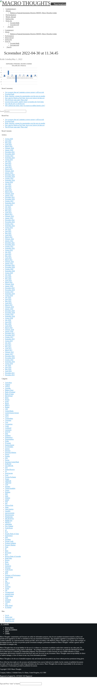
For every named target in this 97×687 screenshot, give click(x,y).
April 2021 (8, 258)
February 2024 (9, 193)
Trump (7, 588)
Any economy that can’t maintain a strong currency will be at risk (24, 92)
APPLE (7, 386)
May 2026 (8, 142)
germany (7, 486)
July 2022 (8, 229)
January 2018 (9, 331)
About (7, 631)
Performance (9, 536)
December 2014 (10, 375)
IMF (6, 494)
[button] (58, 4)
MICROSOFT (9, 519)
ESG (6, 458)
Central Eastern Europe (12, 413)
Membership (9, 517)
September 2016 (10, 362)
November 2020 (10, 267)
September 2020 (10, 271)
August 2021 (9, 250)
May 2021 (8, 256)
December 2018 (10, 311)
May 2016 (8, 369)
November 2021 (10, 244)
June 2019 (8, 299)
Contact (7, 633)
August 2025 (9, 159)
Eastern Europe (9, 445)
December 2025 (10, 152)
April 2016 (8, 371)
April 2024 (8, 190)
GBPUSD (8, 483)
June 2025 (8, 163)
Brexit (7, 403)
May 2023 (8, 210)
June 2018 (8, 322)
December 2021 (10, 243)
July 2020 (8, 275)
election (7, 449)
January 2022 (9, 241)
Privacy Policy (9, 628)
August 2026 (9, 139)
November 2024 (10, 176)
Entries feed (8, 617)
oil (6, 530)
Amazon (7, 384)
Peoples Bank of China (12, 534)
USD (6, 598)
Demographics (9, 439)
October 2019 (9, 292)
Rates (6, 551)
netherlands (8, 524)
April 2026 (8, 144)
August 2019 (9, 295)
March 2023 (8, 214)
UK (6, 590)
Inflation (7, 498)
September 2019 (10, 294)
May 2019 (8, 301)
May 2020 (8, 278)
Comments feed (9, 619)
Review (7, 560)
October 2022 (9, 224)
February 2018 (9, 329)
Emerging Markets (10, 452)
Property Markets (10, 545)
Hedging (7, 492)
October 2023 (9, 201)
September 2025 (10, 158)
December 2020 (10, 265)
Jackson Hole (9, 505)
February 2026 (9, 148)
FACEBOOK (9, 466)
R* (6, 549)
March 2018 (8, 328)
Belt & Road (9, 396)
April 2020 (8, 280)
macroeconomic (9, 513)
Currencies (8, 430)
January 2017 (9, 354)
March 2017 (8, 350)
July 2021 (8, 252)
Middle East (8, 520)
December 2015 (10, 373)
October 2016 (9, 360)
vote (6, 604)
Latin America (9, 509)
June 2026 (8, 141)
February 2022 (9, 239)
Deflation (8, 435)
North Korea (9, 528)
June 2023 (8, 209)
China (7, 415)
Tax (6, 581)
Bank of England (10, 392)
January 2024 (9, 195)
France (7, 479)
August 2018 (9, 318)
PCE (6, 532)
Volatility (7, 602)
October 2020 (9, 269)
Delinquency (9, 437)
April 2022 (8, 235)
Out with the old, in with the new (15, 104)
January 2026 (9, 150)
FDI (6, 467)
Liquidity (7, 511)
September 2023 (10, 203)
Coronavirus (9, 424)
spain (6, 571)
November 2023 (10, 199)
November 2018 (10, 312)
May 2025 (8, 165)
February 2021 (9, 261)
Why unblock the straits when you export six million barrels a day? (25, 105)
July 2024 (8, 184)
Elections (7, 450)
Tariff (6, 579)
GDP (6, 484)
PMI (6, 537)
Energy (7, 454)
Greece (7, 490)
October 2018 (9, 314)
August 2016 (9, 363)
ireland (7, 500)
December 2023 (10, 197)
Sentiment (8, 566)
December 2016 (10, 356)
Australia (7, 388)
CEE (6, 409)
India (6, 496)
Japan (6, 507)
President (8, 539)
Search (2, 111)
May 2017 (8, 346)
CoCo (7, 416)
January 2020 (9, 286)
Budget (7, 407)
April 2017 (8, 348)
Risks (6, 562)
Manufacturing (9, 515)
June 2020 (8, 277)
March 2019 (8, 305)
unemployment (9, 594)
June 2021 (8, 254)
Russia (7, 564)
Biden (7, 398)
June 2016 (8, 367)
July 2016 (8, 365)
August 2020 (9, 273)
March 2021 (8, 260)
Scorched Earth (9, 94)
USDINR (8, 600)
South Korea (9, 570)
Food (6, 475)
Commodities (9, 418)
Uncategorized (9, 592)
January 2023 (9, 218)
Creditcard (8, 428)
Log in (7, 615)
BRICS (7, 405)
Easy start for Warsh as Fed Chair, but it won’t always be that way (25, 98)
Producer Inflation (10, 543)
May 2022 (8, 233)
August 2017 (9, 341)
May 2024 (8, 188)
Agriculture (8, 382)
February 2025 (9, 171)
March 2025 (8, 169)
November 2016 (10, 358)
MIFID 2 (8, 522)
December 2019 (10, 288)
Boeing (7, 399)
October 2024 (9, 178)
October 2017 (9, 337)
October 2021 (9, 246)
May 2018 (8, 324)
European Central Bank (12, 462)
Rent (6, 554)
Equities (7, 456)
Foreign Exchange (10, 477)
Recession (8, 553)
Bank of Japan (9, 394)
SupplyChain (9, 577)
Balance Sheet (9, 390)
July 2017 (8, 343)
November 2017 (10, 335)
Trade (6, 585)
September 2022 (10, 226)
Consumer (8, 420)
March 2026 (8, 146)
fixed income (9, 473)
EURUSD (8, 464)
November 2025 (10, 154)
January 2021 (9, 263)
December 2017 (10, 333)
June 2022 (8, 231)
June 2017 (8, 345)
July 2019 (8, 297)
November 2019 (10, 290)
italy (6, 503)
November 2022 (10, 222)
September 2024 (10, 180)
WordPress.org (9, 621)
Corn (6, 422)
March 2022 (8, 237)
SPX (6, 573)
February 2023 (9, 216)
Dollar (7, 441)
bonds (7, 401)
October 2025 (9, 156)
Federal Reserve (10, 469)
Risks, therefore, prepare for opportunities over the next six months (25, 96)
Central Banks (9, 411)
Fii (6, 471)
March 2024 (8, 192)
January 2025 (9, 173)
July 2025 (8, 161)
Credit (7, 426)
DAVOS (7, 432)
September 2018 (10, 316)
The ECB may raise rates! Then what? (16, 100)
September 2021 (10, 248)
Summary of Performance (12, 575)
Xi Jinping (8, 607)
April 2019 (8, 303)
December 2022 (10, 220)
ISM (6, 501)
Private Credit (9, 541)
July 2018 (8, 320)
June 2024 (8, 186)
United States (9, 596)
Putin (6, 547)
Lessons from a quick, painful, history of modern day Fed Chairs (24, 102)
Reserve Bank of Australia (13, 556)
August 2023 (9, 205)
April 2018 (8, 326)
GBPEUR (8, 481)
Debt (6, 433)
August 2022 (9, 227)
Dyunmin (8, 443)
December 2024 (10, 175)
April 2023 (8, 212)
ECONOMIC (9, 447)
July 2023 (8, 207)
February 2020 (9, 284)
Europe (7, 460)
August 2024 (9, 182)
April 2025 (8, 167)
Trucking (7, 587)
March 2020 (8, 282)
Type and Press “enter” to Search (10, 684)
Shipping (7, 568)
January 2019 (9, 309)
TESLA (7, 583)
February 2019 (9, 307)
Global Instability (10, 488)
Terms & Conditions (11, 629)
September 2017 (10, 339)
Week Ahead (9, 605)
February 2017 (9, 352)
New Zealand (9, 526)
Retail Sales (8, 558)
